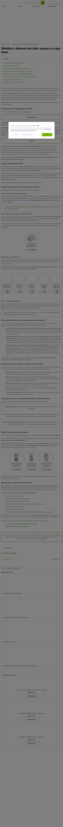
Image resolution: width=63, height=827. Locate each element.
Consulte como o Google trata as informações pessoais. (25, 130)
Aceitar (47, 134)
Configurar (16, 134)
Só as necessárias (27, 134)
